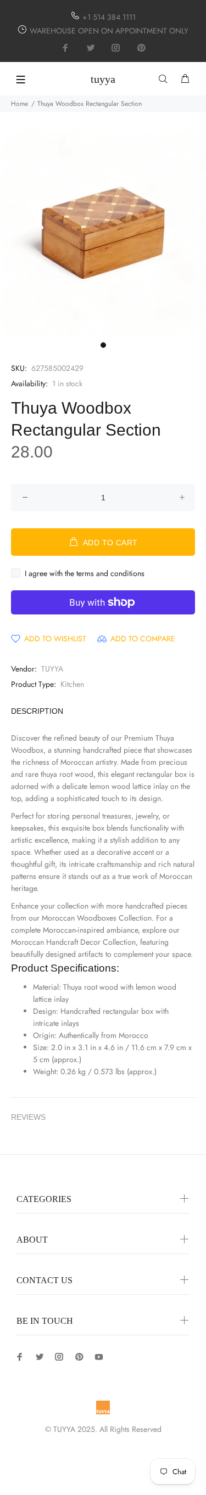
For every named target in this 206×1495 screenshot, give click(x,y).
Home (19, 104)
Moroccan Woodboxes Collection (97, 917)
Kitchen (72, 684)
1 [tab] (103, 345)
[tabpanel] (103, 233)
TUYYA (52, 668)
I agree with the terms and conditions (84, 573)
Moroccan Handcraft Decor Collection (73, 942)
